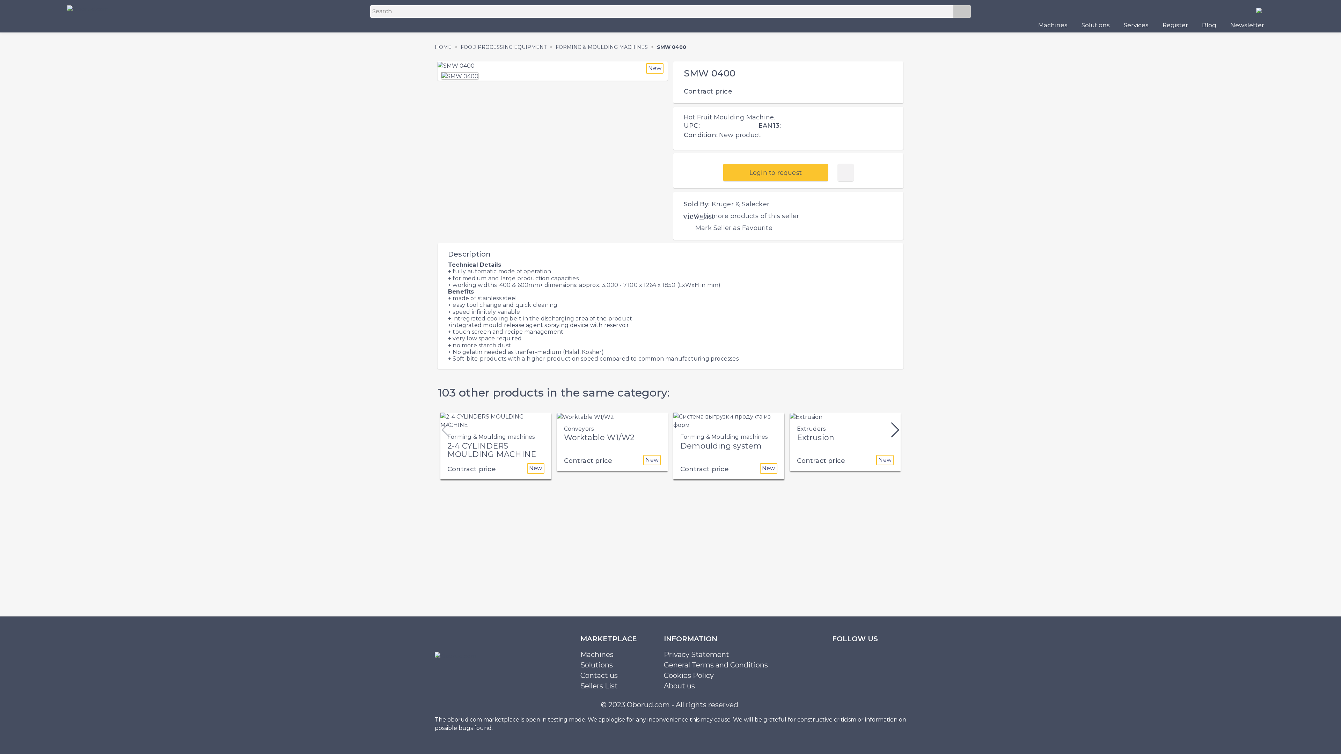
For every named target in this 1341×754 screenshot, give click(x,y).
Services (1136, 25)
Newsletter (1247, 25)
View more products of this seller (746, 216)
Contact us (599, 675)
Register (1175, 25)
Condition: (701, 135)
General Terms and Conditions (716, 665)
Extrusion (816, 437)
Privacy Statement (696, 654)
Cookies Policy (689, 675)
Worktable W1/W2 (599, 437)
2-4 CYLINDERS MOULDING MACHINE (491, 450)
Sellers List (599, 686)
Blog (1209, 25)
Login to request (775, 173)
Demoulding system (721, 446)
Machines (1053, 25)
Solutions (1096, 25)
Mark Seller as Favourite (733, 228)
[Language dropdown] (1261, 10)
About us (679, 686)
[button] (895, 430)
